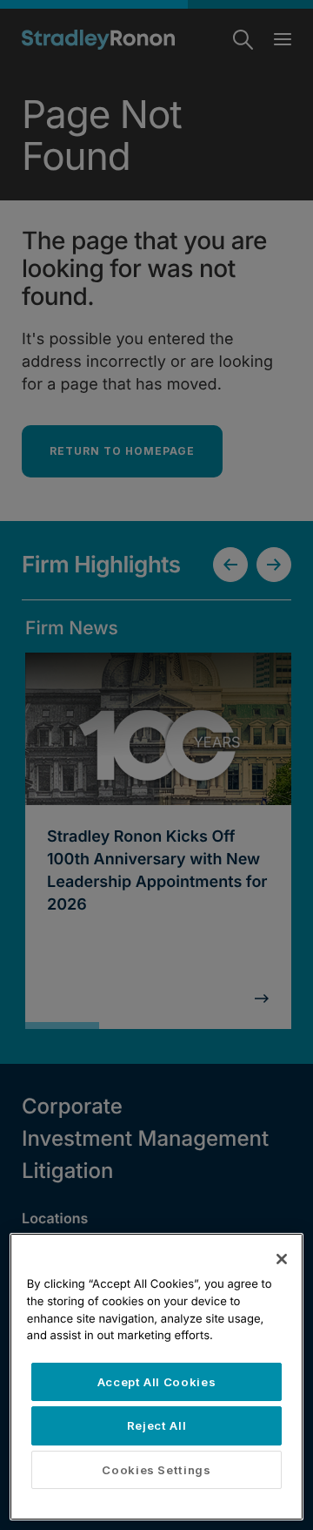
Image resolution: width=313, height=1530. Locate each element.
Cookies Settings (156, 1470)
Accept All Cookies (156, 1382)
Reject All (157, 1425)
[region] (156, 1376)
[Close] (282, 1259)
